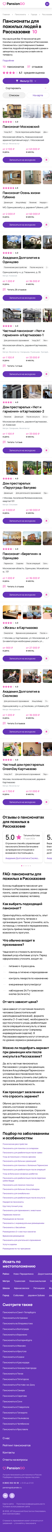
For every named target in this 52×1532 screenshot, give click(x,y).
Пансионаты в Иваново (14, 1345)
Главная (6, 14)
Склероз (46, 563)
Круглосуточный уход (13, 1206)
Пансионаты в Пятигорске (16, 1379)
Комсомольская (37, 1281)
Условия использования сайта (16, 1506)
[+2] (26, 469)
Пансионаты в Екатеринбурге (17, 1340)
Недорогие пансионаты (13, 1202)
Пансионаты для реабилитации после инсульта (24, 1197)
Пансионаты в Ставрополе (16, 1407)
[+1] (26, 316)
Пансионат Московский (21, 126)
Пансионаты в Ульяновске (16, 1418)
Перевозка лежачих (11, 1214)
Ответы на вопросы (15, 1459)
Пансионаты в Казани (13, 1356)
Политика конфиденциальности (30, 1504)
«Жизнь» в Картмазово (20, 627)
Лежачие (33, 202)
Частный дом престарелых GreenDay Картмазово (23, 766)
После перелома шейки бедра (27, 132)
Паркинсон (8, 563)
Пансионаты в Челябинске (16, 1423)
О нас (6, 1438)
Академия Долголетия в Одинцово (21, 259)
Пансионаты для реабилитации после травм (22, 1152)
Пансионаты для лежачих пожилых (18, 1185)
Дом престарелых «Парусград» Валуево (19, 485)
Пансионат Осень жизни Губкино (21, 195)
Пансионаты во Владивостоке (18, 1323)
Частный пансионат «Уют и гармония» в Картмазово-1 (24, 332)
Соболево (18, 1295)
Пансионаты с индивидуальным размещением (23, 1223)
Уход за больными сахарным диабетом (20, 1173)
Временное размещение (26, 633)
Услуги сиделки (10, 1244)
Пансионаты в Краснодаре (16, 1362)
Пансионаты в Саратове (15, 1395)
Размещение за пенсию (13, 1219)
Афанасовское (21, 1288)
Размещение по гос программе (16, 1248)
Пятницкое (39, 1288)
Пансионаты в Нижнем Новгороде (19, 1368)
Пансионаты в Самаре (14, 1390)
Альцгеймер (21, 202)
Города (34, 14)
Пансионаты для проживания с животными (22, 1210)
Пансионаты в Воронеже (15, 1334)
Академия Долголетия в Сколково (21, 693)
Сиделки (19, 563)
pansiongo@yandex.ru (12, 1487)
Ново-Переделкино (23, 1273)
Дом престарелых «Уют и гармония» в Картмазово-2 (23, 409)
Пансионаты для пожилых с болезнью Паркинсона (25, 1165)
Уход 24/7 (8, 132)
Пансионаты (20, 14)
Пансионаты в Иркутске (14, 1351)
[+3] (26, 539)
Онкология (8, 633)
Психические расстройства (15, 267)
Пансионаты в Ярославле (15, 1429)
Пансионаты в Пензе (13, 1373)
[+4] (26, 112)
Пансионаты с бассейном (14, 1227)
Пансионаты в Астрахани (15, 1317)
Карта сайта (8, 1504)
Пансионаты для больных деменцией (19, 1161)
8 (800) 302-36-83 (11, 1483)
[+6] (26, 613)
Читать (16, 289)
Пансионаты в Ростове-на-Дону (19, 1384)
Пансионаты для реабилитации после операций (24, 1169)
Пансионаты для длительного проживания (22, 1240)
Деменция (8, 202)
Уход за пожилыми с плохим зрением (19, 1157)
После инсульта (36, 267)
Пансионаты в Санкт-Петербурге (19, 1312)
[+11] (26, 243)
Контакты (9, 1452)
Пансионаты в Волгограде (16, 1329)
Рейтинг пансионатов (17, 1445)
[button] (21, 865)
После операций (33, 563)
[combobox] (26, 88)
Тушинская (19, 1281)
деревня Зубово (36, 1295)
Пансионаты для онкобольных (16, 1193)
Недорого (44, 202)
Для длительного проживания (16, 340)
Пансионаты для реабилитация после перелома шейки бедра (24, 1179)
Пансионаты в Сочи (12, 1401)
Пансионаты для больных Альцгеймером (21, 1189)
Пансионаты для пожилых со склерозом (20, 1148)
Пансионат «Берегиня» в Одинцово (22, 555)
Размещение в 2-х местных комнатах (19, 1231)
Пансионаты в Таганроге (15, 1412)
